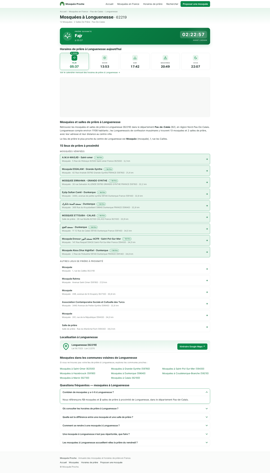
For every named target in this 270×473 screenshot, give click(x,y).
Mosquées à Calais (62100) (125, 377)
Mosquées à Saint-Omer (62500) (77, 368)
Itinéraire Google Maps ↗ (192, 346)
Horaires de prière (152, 4)
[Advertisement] (135, 97)
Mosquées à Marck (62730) (74, 377)
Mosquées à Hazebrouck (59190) (77, 373)
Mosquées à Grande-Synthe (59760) (130, 368)
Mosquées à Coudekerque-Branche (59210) (185, 373)
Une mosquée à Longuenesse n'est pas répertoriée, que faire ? (96, 434)
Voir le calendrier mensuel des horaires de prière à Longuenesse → (90, 72)
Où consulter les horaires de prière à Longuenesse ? (90, 408)
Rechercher (172, 4)
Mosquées (74, 462)
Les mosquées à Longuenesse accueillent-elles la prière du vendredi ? (100, 442)
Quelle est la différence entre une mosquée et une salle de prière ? (98, 417)
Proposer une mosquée (195, 4)
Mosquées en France (128, 4)
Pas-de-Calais (96, 11)
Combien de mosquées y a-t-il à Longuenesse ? (88, 392)
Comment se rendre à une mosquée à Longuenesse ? (91, 425)
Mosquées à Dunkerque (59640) (128, 373)
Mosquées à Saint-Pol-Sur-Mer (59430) (183, 368)
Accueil (109, 4)
